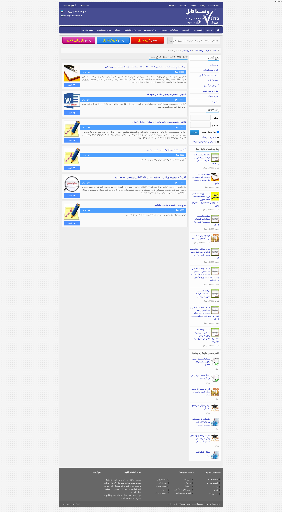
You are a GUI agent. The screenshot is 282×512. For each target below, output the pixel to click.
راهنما (202, 5)
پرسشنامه (174, 30)
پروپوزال (163, 30)
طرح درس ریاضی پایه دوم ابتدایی (170, 205)
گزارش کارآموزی (211, 85)
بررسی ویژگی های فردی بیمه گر (200, 407)
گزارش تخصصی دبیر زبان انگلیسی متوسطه (166, 94)
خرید (70, 85)
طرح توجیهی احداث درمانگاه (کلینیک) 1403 (200, 237)
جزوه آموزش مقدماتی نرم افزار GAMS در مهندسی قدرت (201, 422)
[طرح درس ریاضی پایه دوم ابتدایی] (72, 219)
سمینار (117, 30)
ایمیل (216, 118)
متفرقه (215, 101)
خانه (214, 50)
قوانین (215, 490)
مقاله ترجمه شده (211, 91)
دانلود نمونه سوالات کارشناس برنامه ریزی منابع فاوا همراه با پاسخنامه (206, 159)
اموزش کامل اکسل (202, 452)
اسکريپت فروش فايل (70, 504)
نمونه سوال (213, 96)
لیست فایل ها (212, 483)
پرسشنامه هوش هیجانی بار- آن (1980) (200, 377)
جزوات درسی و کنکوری (208, 75)
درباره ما (172, 5)
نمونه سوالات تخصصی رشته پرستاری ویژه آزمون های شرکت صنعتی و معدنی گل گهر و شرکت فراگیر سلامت (205, 335)
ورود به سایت (68, 5)
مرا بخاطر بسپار (209, 132)
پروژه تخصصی (150, 30)
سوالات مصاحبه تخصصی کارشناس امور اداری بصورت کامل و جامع (205, 179)
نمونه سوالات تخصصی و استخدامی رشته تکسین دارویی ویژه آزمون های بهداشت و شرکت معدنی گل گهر (204, 313)
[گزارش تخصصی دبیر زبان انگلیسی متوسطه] (72, 108)
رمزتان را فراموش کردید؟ (204, 141)
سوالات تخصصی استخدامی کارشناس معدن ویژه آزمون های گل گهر (206, 220)
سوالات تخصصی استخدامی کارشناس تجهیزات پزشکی (202, 293)
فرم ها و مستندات (104, 30)
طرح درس (186, 50)
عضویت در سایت (208, 137)
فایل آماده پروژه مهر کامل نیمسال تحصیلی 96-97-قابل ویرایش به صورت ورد (150, 177)
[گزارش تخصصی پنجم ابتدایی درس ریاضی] (72, 164)
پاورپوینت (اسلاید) (211, 70)
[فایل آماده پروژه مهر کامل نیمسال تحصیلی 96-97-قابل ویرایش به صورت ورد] (72, 191)
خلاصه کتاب (213, 80)
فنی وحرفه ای (87, 30)
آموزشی (209, 30)
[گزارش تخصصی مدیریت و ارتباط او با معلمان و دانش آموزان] (72, 136)
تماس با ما (193, 5)
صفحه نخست (213, 5)
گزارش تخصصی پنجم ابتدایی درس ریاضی (166, 150)
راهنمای (147, 40)
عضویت (83, 5)
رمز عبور (215, 125)
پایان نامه (185, 30)
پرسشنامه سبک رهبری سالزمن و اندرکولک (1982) (201, 362)
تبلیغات (182, 5)
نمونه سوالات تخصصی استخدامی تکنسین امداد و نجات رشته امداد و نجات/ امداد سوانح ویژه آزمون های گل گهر (204, 274)
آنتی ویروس (198, 30)
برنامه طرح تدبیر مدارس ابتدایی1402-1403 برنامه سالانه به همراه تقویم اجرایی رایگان (145, 67)
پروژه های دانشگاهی (132, 30)
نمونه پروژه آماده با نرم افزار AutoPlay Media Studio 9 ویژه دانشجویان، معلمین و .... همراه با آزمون (205, 199)
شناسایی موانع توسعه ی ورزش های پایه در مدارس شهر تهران (200, 438)
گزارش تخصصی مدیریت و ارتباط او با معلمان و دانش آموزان (159, 122)
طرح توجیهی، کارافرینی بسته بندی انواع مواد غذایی (200, 392)
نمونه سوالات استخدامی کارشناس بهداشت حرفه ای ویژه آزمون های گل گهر (204, 253)
